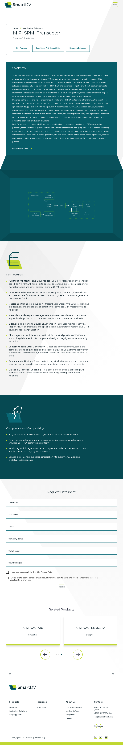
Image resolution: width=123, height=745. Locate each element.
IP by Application (16, 715)
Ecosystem (70, 715)
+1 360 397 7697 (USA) (103, 713)
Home (17, 28)
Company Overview (74, 707)
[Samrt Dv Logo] (17, 5)
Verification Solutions (33, 28)
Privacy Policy (40, 738)
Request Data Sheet (20, 149)
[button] (45, 654)
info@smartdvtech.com (103, 717)
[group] (33, 630)
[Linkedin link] (95, 737)
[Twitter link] (100, 737)
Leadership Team (73, 711)
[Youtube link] (106, 737)
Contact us (98, 726)
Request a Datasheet (78, 48)
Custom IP (41, 707)
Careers (69, 718)
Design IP (13, 707)
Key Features (21, 48)
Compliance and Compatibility (48, 48)
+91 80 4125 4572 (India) (101, 708)
